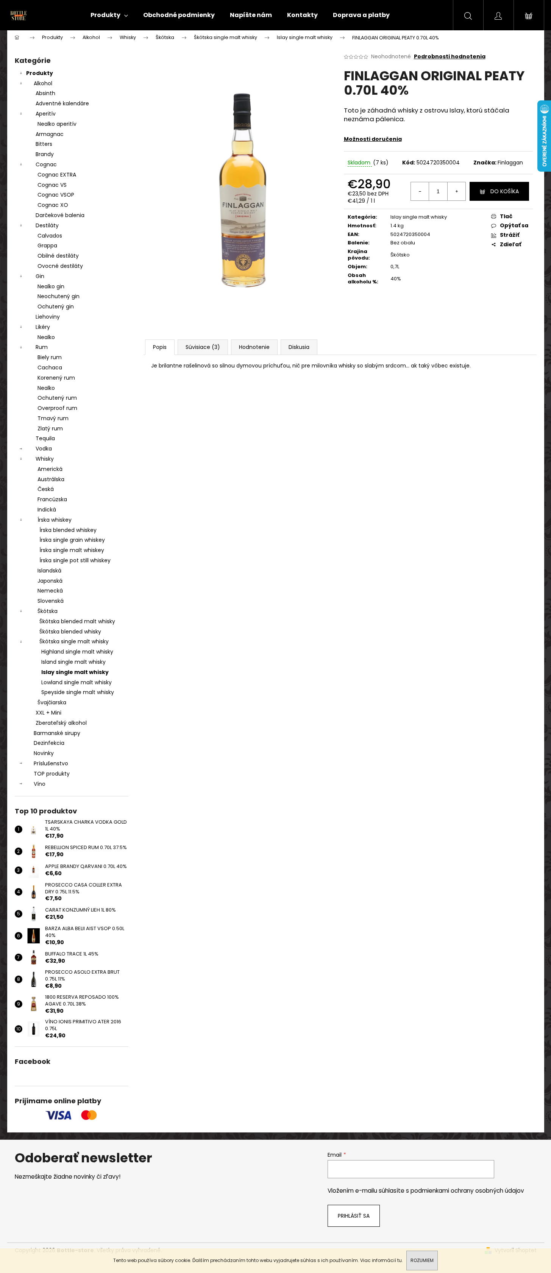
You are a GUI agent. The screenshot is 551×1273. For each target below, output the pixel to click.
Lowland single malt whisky (76, 682)
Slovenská (50, 601)
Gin (40, 276)
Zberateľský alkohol (61, 723)
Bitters (44, 144)
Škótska (47, 611)
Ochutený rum (57, 398)
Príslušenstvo (51, 763)
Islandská (49, 570)
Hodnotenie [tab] (254, 347)
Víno (39, 784)
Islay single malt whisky (75, 672)
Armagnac (50, 134)
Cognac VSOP (55, 195)
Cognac (46, 164)
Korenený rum (56, 378)
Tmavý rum (53, 418)
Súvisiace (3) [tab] (203, 347)
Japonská (49, 581)
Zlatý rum (50, 428)
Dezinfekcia (49, 743)
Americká (49, 469)
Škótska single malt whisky (74, 641)
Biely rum (49, 357)
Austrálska (50, 479)
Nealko (46, 337)
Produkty (39, 73)
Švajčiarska (51, 702)
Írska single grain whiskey (72, 540)
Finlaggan (510, 162)
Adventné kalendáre (62, 103)
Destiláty (47, 225)
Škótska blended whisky (70, 631)
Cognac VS (52, 185)
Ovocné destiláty (60, 266)
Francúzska (52, 499)
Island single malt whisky (73, 662)
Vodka (44, 448)
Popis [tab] (160, 347)
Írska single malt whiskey (71, 550)
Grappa (47, 245)
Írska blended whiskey (68, 530)
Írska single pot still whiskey (75, 560)
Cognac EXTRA (56, 174)
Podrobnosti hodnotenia (449, 56)
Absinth (45, 93)
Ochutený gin (55, 306)
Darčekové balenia (60, 215)
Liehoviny (48, 317)
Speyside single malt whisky (77, 692)
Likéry (43, 327)
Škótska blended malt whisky (77, 621)
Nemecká (50, 590)
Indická (46, 509)
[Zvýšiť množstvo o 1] (456, 191)
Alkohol (43, 83)
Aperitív (46, 113)
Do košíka (504, 191)
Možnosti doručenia (373, 139)
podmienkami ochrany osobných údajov (467, 1191)
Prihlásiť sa (354, 1216)
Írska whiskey (54, 520)
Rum (42, 347)
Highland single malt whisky (77, 651)
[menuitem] (109, 15)
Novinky (44, 753)
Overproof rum (57, 408)
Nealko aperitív (56, 124)
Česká (45, 489)
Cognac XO (52, 205)
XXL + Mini (48, 712)
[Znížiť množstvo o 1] (420, 191)
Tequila (45, 438)
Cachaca (49, 367)
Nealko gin (50, 286)
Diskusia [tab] (299, 347)
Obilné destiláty (58, 256)
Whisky (45, 459)
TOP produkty (52, 773)
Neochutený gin (58, 296)
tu (399, 1260)
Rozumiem (422, 1260)
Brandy (45, 154)
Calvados (49, 235)
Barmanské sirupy (57, 733)
